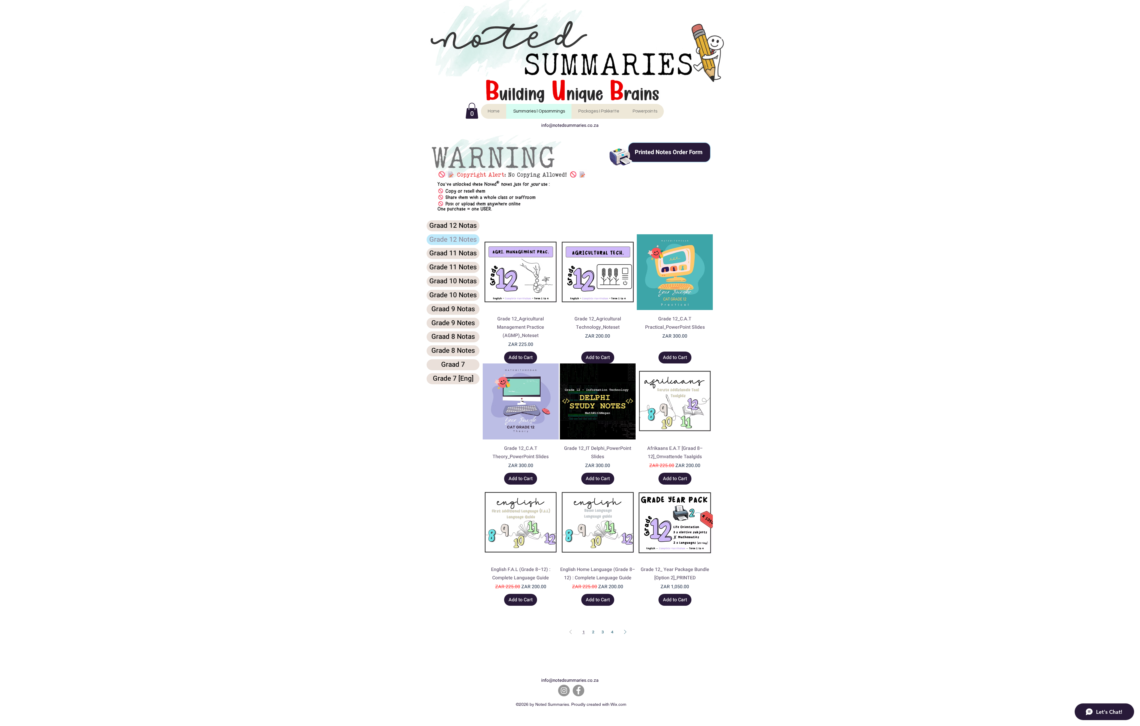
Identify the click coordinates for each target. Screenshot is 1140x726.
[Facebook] (578, 690)
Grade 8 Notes (453, 351)
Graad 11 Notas (453, 253)
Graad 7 (453, 365)
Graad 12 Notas (453, 226)
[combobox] (683, 222)
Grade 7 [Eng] (453, 379)
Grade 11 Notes (453, 267)
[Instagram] (564, 690)
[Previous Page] (570, 632)
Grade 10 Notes (453, 295)
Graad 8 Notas (453, 337)
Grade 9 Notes (453, 323)
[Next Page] (625, 632)
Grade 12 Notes (453, 240)
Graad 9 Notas (453, 309)
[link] (472, 111)
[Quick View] (521, 272)
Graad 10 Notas (453, 281)
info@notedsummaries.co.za (569, 125)
